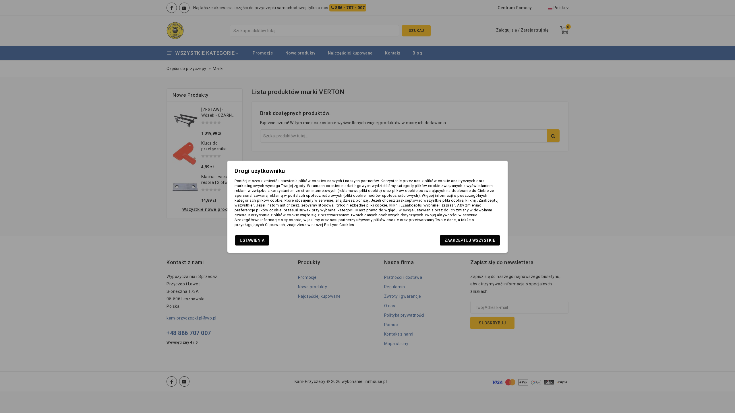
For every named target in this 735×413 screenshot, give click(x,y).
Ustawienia (252, 240)
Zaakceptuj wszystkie (469, 240)
